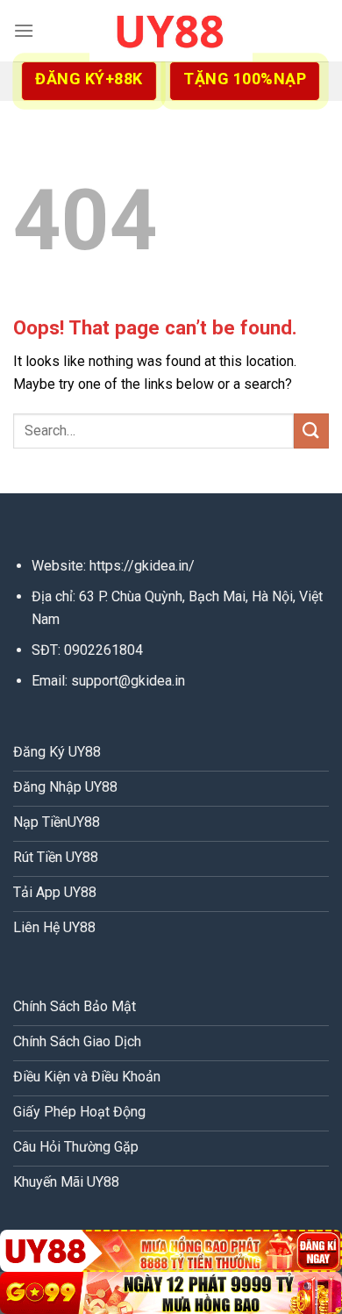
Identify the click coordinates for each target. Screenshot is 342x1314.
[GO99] (171, 1293)
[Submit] (311, 430)
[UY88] (171, 30)
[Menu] (23, 30)
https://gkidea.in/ (142, 565)
